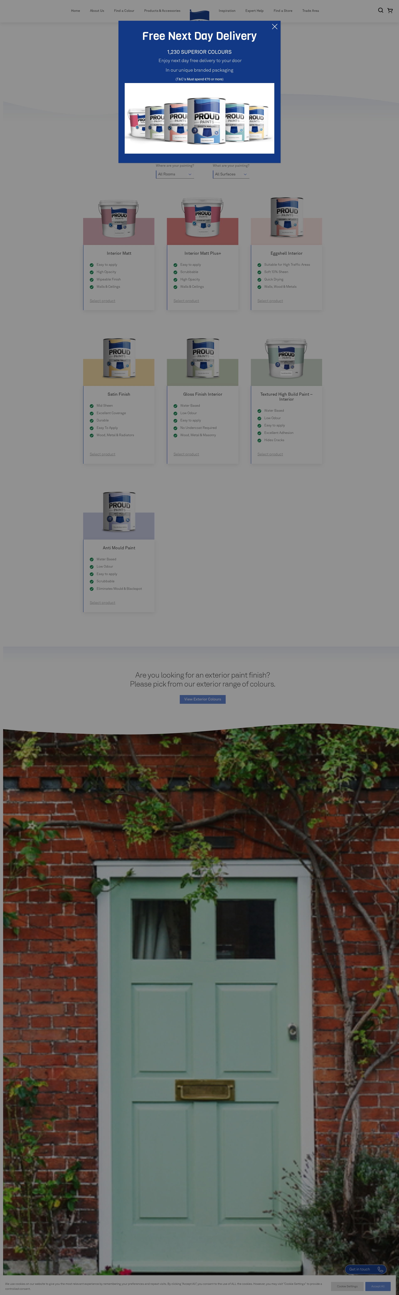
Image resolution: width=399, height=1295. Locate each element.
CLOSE (274, 26)
